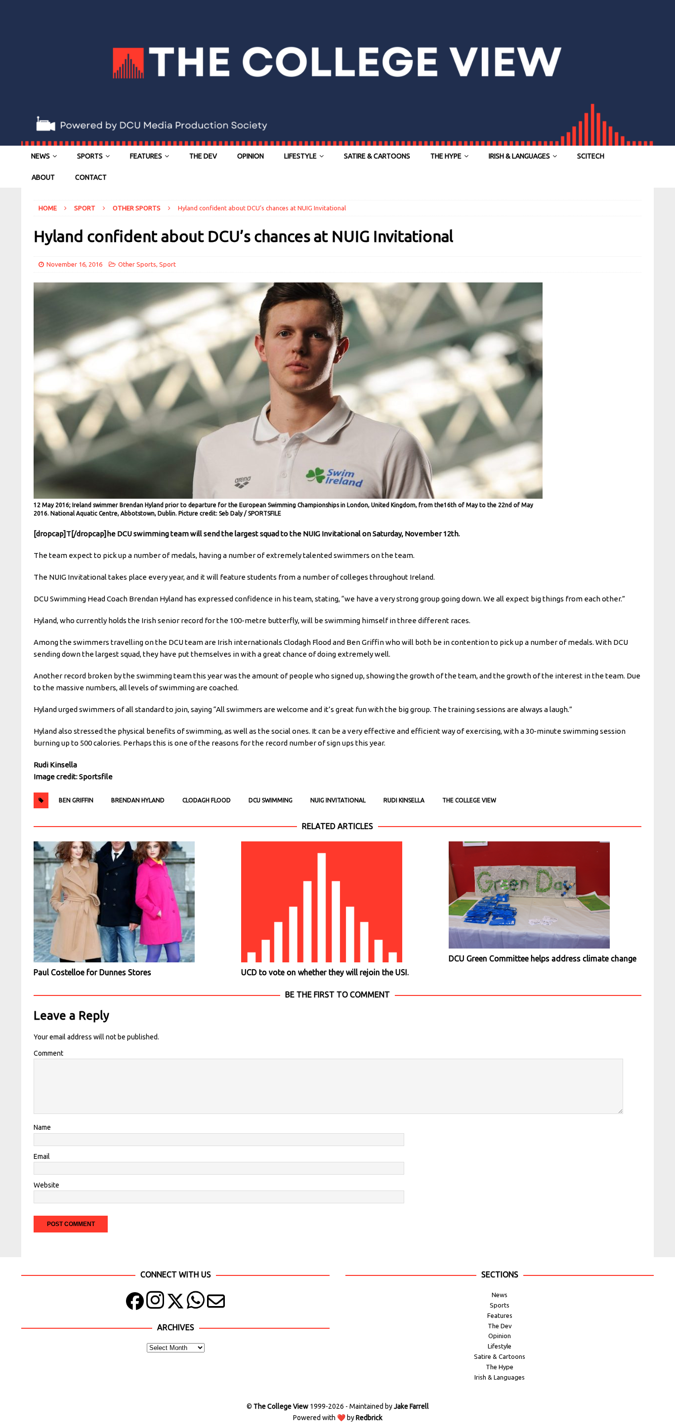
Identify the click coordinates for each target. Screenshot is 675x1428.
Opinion (250, 156)
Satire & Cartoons (377, 156)
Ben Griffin (76, 800)
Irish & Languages (519, 156)
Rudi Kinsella (403, 800)
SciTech (590, 156)
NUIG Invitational (338, 800)
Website (46, 1185)
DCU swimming (271, 800)
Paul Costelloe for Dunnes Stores (92, 972)
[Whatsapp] (196, 1303)
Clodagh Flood (206, 800)
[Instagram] (155, 1303)
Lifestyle (300, 156)
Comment (48, 1053)
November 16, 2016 (74, 264)
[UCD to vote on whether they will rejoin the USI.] (337, 901)
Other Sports (137, 264)
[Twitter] (175, 1303)
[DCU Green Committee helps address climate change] (545, 895)
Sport (84, 207)
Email (42, 1156)
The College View (469, 800)
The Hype (446, 156)
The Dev (203, 156)
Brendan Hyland (138, 800)
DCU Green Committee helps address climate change (542, 958)
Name (42, 1127)
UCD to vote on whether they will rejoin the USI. (325, 972)
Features (146, 156)
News (40, 156)
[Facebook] (135, 1303)
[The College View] (337, 140)
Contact (91, 177)
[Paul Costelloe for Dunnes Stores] (130, 901)
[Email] (216, 1303)
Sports (90, 156)
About (43, 177)
